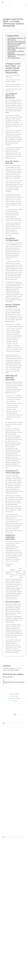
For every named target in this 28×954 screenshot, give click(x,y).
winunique (11, 90)
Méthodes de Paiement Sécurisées (17, 49)
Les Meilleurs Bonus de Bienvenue (17, 39)
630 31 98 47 (9, 677)
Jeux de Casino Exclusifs (17, 41)
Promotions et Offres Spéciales (16, 52)
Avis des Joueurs (14, 58)
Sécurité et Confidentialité (18, 43)
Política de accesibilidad (14, 698)
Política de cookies (14, 696)
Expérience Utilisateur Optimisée (16, 55)
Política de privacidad (14, 694)
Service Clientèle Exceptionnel (14, 45)
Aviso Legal (14, 701)
